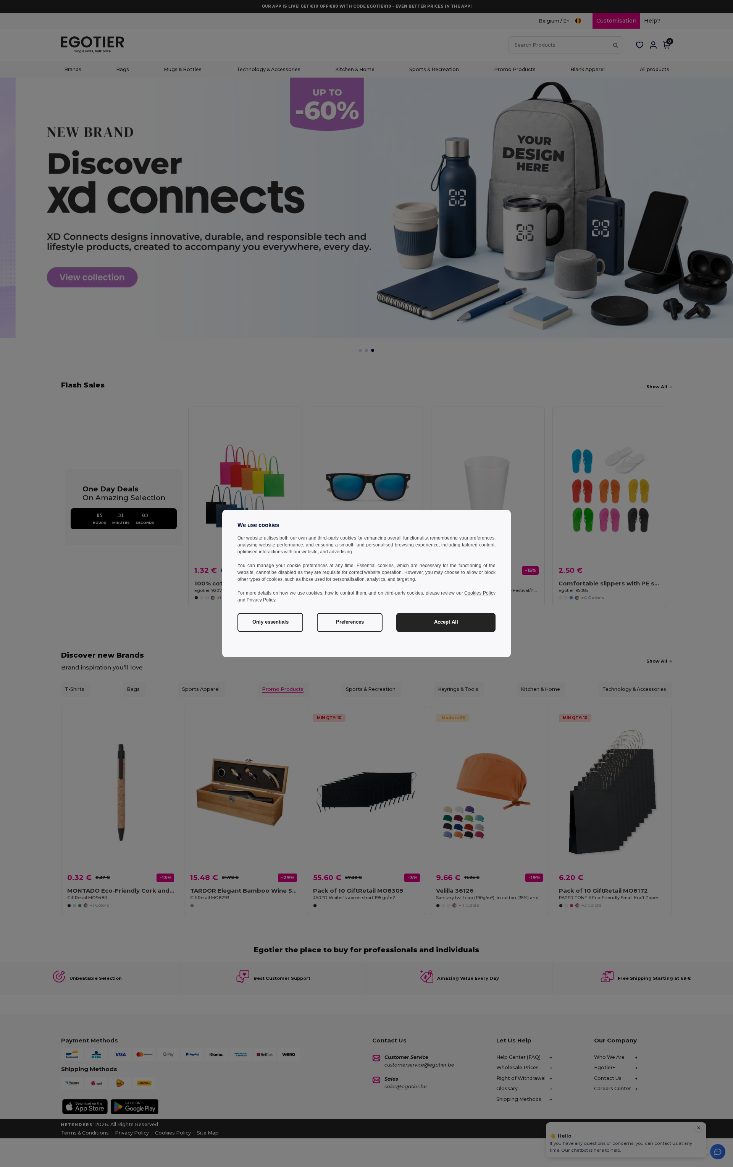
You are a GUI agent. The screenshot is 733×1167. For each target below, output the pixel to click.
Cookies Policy (480, 593)
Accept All (446, 622)
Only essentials (270, 622)
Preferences (350, 622)
